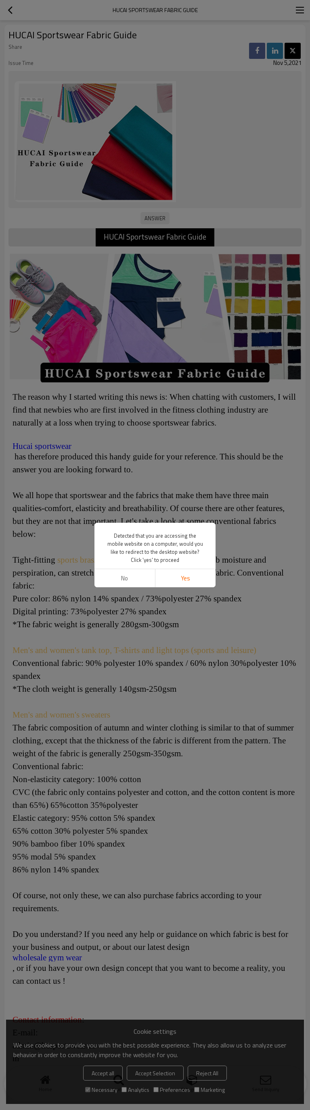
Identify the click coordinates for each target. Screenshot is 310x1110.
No (124, 578)
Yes (185, 578)
